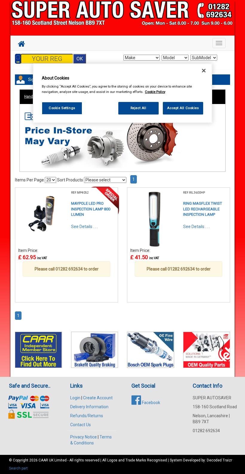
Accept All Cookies (183, 108)
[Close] (203, 70)
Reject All (138, 108)
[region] (122, 93)
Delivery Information (89, 406)
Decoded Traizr (219, 460)
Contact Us (80, 424)
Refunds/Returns (86, 415)
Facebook (150, 402)
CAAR (43, 460)
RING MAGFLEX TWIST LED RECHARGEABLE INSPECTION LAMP (202, 209)
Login (75, 397)
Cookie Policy (155, 92)
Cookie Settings (62, 108)
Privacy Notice (83, 437)
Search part (18, 468)
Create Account (98, 397)
